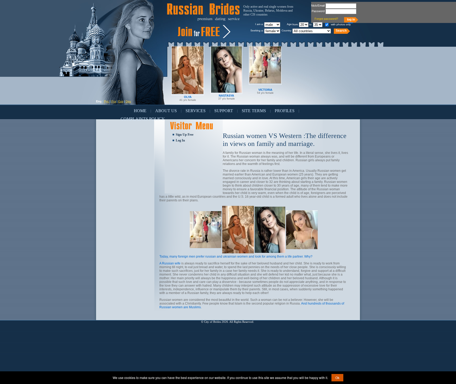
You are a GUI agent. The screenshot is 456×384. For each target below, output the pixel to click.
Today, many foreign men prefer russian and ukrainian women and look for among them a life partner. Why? (235, 256)
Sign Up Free (184, 134)
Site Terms (254, 110)
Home (140, 110)
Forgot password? (326, 18)
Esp (120, 101)
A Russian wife (169, 263)
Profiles (284, 110)
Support (223, 110)
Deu (128, 101)
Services (196, 110)
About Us (166, 110)
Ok (337, 377)
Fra (113, 101)
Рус (106, 101)
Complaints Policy (143, 119)
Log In (180, 140)
